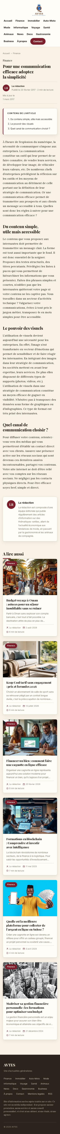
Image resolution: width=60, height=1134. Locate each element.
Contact (37, 41)
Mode (7, 27)
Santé (46, 27)
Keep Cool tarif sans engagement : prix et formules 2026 (28, 684)
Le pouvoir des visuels (22, 123)
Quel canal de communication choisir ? (30, 128)
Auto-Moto (49, 20)
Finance (20, 20)
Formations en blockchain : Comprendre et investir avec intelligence (24, 843)
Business (9, 41)
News (20, 34)
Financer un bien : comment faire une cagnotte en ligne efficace (29, 763)
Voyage (35, 27)
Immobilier (34, 20)
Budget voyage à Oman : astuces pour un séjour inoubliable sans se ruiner (24, 604)
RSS (50, 1094)
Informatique (21, 27)
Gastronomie (43, 34)
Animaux (9, 34)
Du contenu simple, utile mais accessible (31, 119)
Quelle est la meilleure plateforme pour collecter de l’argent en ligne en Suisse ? (25, 925)
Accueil (8, 20)
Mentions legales (36, 1094)
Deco (30, 34)
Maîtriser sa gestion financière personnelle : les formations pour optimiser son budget (27, 1008)
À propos (22, 41)
